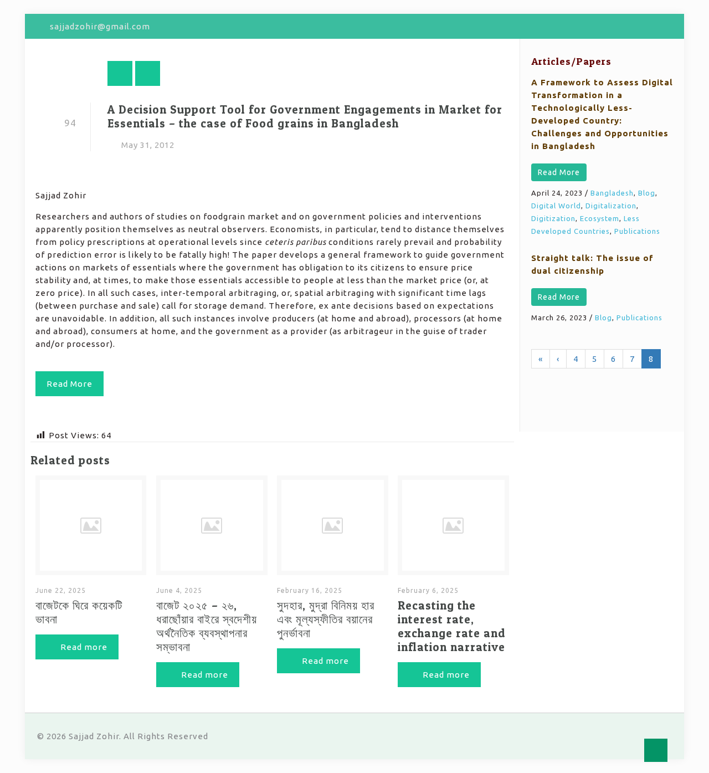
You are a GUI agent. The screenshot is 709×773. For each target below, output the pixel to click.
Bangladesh (612, 193)
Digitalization (610, 205)
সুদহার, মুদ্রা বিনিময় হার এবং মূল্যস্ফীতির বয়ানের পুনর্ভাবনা (325, 619)
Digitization (553, 218)
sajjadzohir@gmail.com (100, 26)
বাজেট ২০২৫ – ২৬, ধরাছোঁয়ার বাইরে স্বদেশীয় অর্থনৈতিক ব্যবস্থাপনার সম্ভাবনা (206, 626)
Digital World (556, 205)
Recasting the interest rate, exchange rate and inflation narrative (452, 626)
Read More (559, 172)
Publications (637, 231)
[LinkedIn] (666, 26)
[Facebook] (621, 26)
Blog (646, 193)
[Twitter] (636, 26)
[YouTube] (651, 26)
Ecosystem (599, 218)
